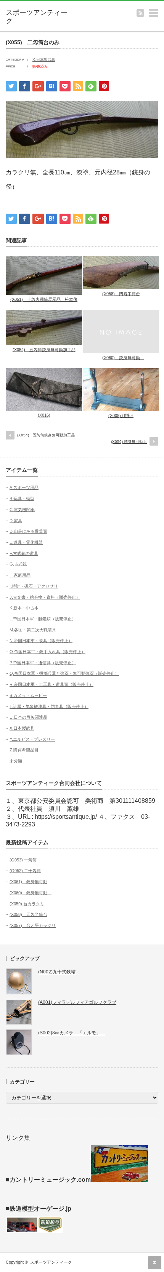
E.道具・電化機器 (26, 542)
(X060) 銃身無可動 (123, 357)
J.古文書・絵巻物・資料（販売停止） (45, 597)
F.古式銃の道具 (24, 553)
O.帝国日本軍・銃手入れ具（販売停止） (47, 651)
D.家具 (16, 520)
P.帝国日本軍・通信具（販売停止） (43, 662)
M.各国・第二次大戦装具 (33, 630)
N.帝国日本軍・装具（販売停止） (41, 640)
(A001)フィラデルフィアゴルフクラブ (77, 1002)
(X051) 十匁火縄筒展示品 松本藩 (43, 299)
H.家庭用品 (20, 575)
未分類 (16, 761)
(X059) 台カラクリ (27, 903)
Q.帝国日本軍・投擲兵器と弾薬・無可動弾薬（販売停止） (64, 673)
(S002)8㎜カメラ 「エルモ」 (71, 1032)
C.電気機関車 (22, 509)
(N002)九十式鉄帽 (57, 972)
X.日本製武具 (43, 60)
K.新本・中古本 (24, 608)
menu (160, 9)
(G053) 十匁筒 (23, 860)
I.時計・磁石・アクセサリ (34, 586)
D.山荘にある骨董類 (28, 531)
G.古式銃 (18, 564)
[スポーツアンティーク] (38, 17)
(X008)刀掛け (120, 415)
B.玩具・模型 (22, 498)
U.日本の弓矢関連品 (28, 717)
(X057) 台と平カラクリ (33, 925)
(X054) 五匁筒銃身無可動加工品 (44, 349)
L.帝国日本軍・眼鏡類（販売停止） (43, 619)
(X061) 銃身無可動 (28, 881)
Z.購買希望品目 (24, 750)
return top (154, 1262)
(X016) (44, 415)
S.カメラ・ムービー (28, 695)
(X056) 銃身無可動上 (129, 441)
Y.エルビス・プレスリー (32, 739)
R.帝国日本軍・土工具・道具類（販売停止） (51, 684)
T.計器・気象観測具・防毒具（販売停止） (49, 706)
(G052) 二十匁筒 (25, 870)
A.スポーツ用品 (24, 487)
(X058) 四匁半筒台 (121, 293)
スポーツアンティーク (51, 1262)
